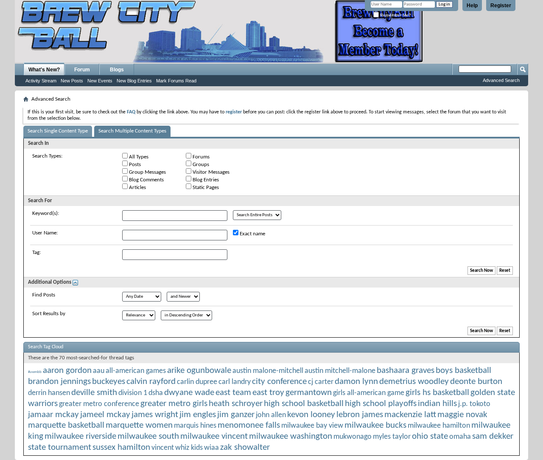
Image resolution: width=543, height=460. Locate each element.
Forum (82, 70)
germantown (308, 392)
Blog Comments (146, 180)
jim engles (197, 414)
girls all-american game (368, 393)
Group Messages (147, 172)
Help (472, 5)
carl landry (234, 382)
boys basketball (463, 370)
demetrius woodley (414, 381)
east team (233, 392)
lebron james (359, 414)
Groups (200, 164)
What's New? (44, 70)
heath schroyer (236, 403)
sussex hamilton (121, 447)
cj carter (320, 382)
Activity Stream (40, 80)
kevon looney (311, 414)
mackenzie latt (410, 414)
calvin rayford (151, 381)
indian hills (437, 403)
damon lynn (356, 381)
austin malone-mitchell (267, 371)
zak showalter (245, 447)
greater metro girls (173, 403)
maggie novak (462, 414)
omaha (460, 437)
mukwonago (352, 437)
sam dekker (492, 436)
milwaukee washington (290, 436)
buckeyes (108, 381)
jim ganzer (236, 414)
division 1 (132, 393)
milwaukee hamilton (439, 426)
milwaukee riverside (80, 436)
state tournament (59, 447)
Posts (134, 164)
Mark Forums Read (176, 80)
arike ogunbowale (199, 370)
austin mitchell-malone (340, 371)
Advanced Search (501, 80)
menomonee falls (249, 425)
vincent (162, 448)
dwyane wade (189, 392)
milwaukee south (148, 436)
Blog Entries (205, 180)
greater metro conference (99, 404)
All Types (138, 157)
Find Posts (43, 295)
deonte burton (476, 381)
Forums (200, 157)
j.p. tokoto (474, 404)
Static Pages (205, 187)
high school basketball (304, 403)
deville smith (94, 392)
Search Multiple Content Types (132, 131)
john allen (271, 415)
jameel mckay (105, 414)
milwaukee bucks (375, 425)
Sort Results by (48, 313)
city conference (279, 381)
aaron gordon (67, 370)
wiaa (211, 448)
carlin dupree (197, 382)
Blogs (117, 70)
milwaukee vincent (214, 436)
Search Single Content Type (58, 131)
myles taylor (392, 437)
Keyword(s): (45, 213)
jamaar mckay (53, 414)
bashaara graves (405, 370)
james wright (155, 414)
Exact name (251, 234)
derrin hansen (49, 393)
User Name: (45, 233)
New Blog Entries (134, 80)
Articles (137, 187)
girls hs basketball (437, 392)
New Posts (72, 80)
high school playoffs (381, 403)
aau (98, 371)
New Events (99, 80)
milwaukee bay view (312, 426)
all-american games (136, 371)
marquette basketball (66, 425)
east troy (268, 392)
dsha (155, 393)
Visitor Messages (210, 172)
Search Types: (47, 156)
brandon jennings (59, 381)
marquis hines (195, 426)
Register (500, 5)
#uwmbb (35, 372)
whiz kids (189, 448)
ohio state (430, 436)
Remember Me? (395, 15)
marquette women (139, 425)
